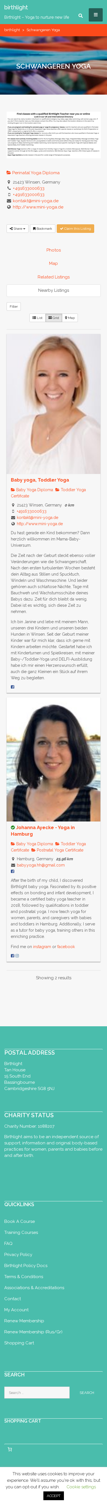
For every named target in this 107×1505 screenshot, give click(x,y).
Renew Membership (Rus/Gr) (33, 1331)
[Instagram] (17, 955)
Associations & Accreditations (34, 1287)
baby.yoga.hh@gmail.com (41, 865)
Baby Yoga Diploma (34, 490)
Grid (55, 318)
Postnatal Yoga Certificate (59, 850)
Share (18, 229)
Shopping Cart (19, 1343)
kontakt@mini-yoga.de (35, 200)
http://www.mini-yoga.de (38, 207)
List (39, 318)
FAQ (8, 1243)
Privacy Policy (18, 1254)
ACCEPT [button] (53, 1496)
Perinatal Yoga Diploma (35, 172)
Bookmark (44, 229)
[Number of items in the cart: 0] (9, 1449)
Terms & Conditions (23, 1276)
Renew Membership (24, 1320)
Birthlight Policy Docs (25, 1265)
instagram (42, 946)
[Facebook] (12, 687)
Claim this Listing (77, 229)
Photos (54, 250)
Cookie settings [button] (81, 1486)
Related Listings (54, 277)
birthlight (12, 30)
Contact (12, 1298)
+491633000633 (29, 188)
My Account (16, 1309)
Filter (14, 306)
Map (53, 263)
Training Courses (21, 1232)
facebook (66, 946)
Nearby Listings (53, 290)
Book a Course (19, 1221)
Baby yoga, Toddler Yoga (40, 480)
